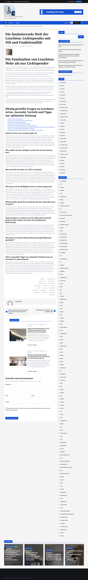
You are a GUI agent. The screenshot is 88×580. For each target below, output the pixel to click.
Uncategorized (14, 46)
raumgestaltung (52, 290)
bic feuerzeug (63, 212)
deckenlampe (63, 234)
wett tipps (62, 523)
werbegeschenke (64, 520)
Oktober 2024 (63, 151)
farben (61, 274)
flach (61, 286)
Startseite (6, 26)
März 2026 (62, 98)
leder (61, 383)
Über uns (11, 22)
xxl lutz (62, 535)
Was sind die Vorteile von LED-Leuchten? (17, 122)
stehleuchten (44, 292)
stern (61, 470)
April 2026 (62, 95)
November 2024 (63, 148)
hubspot (62, 321)
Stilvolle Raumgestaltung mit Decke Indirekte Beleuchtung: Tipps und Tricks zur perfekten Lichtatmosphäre (69, 56)
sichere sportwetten (64, 455)
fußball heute (63, 299)
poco (61, 427)
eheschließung (63, 258)
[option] (13, 555)
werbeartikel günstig (65, 511)
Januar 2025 (63, 141)
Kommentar (8, 384)
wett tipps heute (64, 526)
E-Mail (33, 395)
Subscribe (77, 22)
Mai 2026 (62, 92)
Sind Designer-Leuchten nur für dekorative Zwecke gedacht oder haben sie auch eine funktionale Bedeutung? (31, 127)
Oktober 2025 (63, 113)
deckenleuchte (63, 240)
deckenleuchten (42, 281)
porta (61, 430)
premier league (63, 433)
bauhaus (62, 202)
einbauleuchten (52, 283)
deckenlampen (63, 237)
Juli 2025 (62, 123)
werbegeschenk (63, 517)
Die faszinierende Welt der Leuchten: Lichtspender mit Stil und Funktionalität (26, 26)
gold (61, 305)
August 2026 (63, 82)
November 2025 (63, 110)
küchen (62, 355)
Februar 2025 (63, 138)
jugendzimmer (63, 333)
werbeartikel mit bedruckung (67, 514)
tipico (61, 483)
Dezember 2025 (63, 107)
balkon (61, 199)
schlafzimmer (63, 445)
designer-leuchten (51, 281)
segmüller (62, 451)
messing (62, 402)
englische (62, 271)
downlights (62, 252)
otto (61, 417)
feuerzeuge (62, 280)
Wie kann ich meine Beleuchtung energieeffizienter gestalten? (21, 128)
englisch (62, 265)
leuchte (53, 285)
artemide (62, 190)
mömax (62, 408)
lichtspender (35, 290)
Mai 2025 (62, 129)
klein (61, 349)
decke (61, 230)
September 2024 (64, 154)
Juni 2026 (62, 88)
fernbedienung (63, 277)
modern (62, 405)
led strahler (63, 380)
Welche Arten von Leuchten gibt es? (15, 119)
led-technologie (46, 285)
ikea (61, 324)
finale (61, 283)
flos (61, 290)
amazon (62, 187)
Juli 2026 (62, 85)
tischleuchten (52, 292)
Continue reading (32, 345)
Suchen (61, 32)
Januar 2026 (63, 104)
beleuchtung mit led (65, 206)
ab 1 (61, 184)
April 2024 (62, 169)
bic (60, 209)
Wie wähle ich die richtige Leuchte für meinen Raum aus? (20, 120)
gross (61, 308)
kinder (61, 343)
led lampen (62, 374)
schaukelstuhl (63, 442)
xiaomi (61, 532)
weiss (61, 507)
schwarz (62, 448)
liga (61, 395)
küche (61, 352)
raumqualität (37, 292)
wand (61, 498)
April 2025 (62, 132)
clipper (61, 227)
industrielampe (63, 327)
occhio (61, 414)
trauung (62, 489)
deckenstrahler (63, 246)
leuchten (39, 288)
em (61, 262)
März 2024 (62, 172)
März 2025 (62, 135)
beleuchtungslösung (51, 278)
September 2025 (64, 116)
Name (7, 395)
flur (61, 293)
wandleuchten (52, 294)
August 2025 (63, 120)
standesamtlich (63, 464)
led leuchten (63, 377)
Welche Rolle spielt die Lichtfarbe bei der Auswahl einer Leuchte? (22, 125)
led (61, 370)
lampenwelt (63, 367)
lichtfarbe (45, 288)
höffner (62, 311)
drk (61, 255)
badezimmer (63, 196)
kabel (61, 336)
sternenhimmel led (64, 473)
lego (61, 386)
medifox (62, 399)
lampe (61, 361)
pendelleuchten (43, 290)
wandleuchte (63, 501)
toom (61, 486)
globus (61, 302)
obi (61, 411)
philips (61, 423)
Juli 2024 (62, 160)
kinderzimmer (63, 346)
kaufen (61, 339)
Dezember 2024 (63, 145)
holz (61, 314)
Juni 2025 (62, 126)
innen (61, 330)
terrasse (62, 479)
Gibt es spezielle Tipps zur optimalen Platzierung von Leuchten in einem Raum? (25, 130)
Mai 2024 (62, 166)
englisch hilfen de (64, 268)
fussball (62, 296)
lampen (62, 364)
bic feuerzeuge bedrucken (66, 215)
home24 (62, 318)
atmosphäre (42, 278)
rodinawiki (9, 46)
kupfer (61, 358)
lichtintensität (52, 288)
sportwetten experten (65, 461)
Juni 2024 (62, 163)
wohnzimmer (63, 529)
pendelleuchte (63, 420)
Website (7, 402)
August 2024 (63, 157)
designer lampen (64, 249)
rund (61, 436)
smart (61, 458)
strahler (62, 476)
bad (61, 193)
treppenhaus (63, 492)
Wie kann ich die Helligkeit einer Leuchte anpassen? (19, 123)
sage (61, 439)
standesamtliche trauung (66, 467)
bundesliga (62, 221)
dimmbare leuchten (42, 283)
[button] (81, 542)
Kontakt (18, 22)
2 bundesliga (63, 181)
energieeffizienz (38, 285)
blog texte (62, 218)
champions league (64, 224)
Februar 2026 (63, 101)
